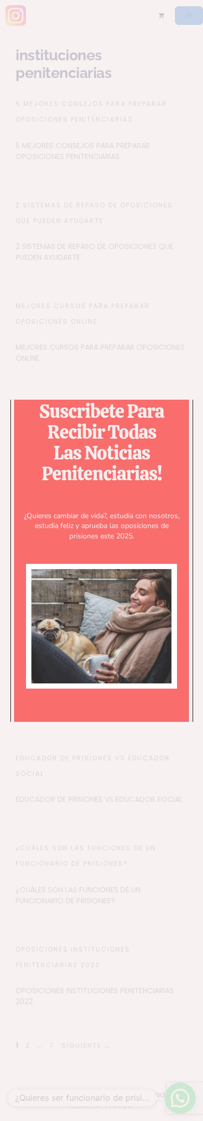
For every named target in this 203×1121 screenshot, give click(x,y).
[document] (101, 560)
